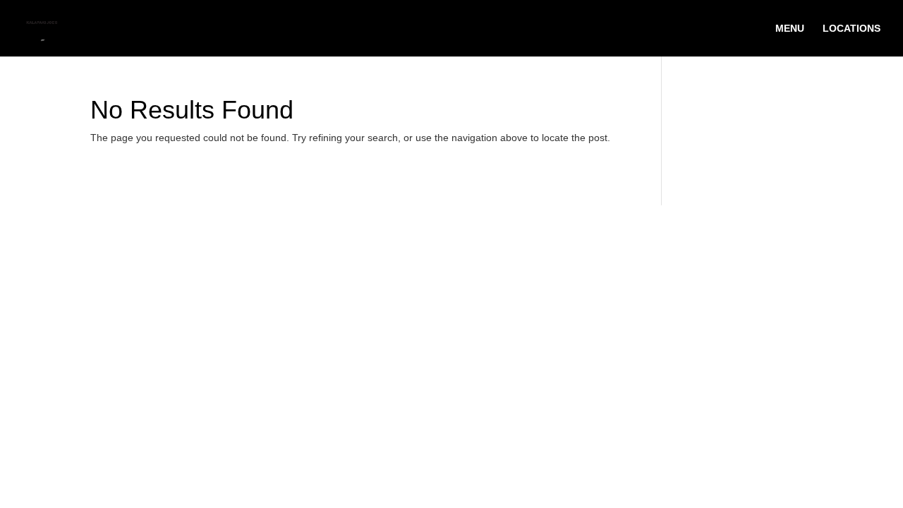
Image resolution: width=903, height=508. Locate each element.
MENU (789, 28)
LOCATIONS (851, 28)
